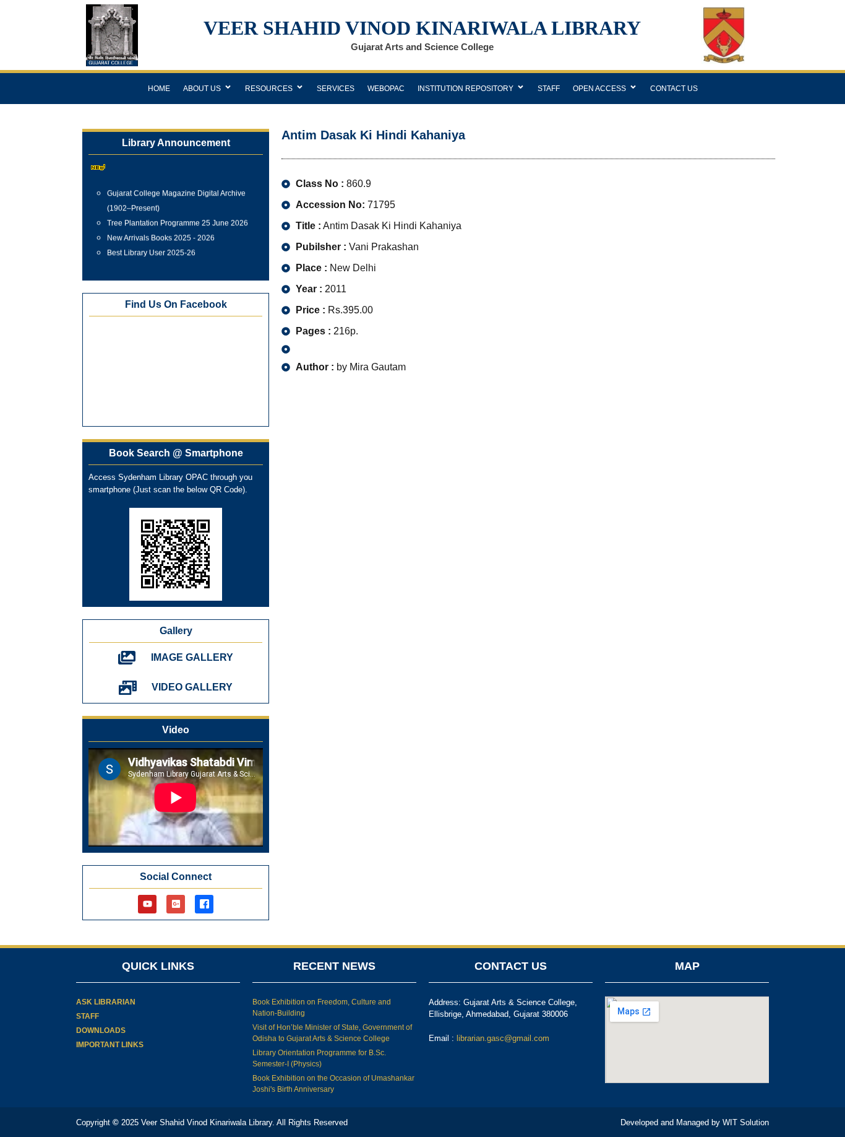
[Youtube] (147, 904)
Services (335, 88)
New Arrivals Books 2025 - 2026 (161, 233)
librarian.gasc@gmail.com (503, 1038)
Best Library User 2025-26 (151, 247)
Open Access (599, 88)
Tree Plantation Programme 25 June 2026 (177, 218)
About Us (202, 88)
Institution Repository (465, 88)
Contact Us (674, 88)
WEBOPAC (386, 88)
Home (159, 88)
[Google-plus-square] (175, 904)
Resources (269, 88)
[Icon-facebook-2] (204, 904)
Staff (549, 88)
